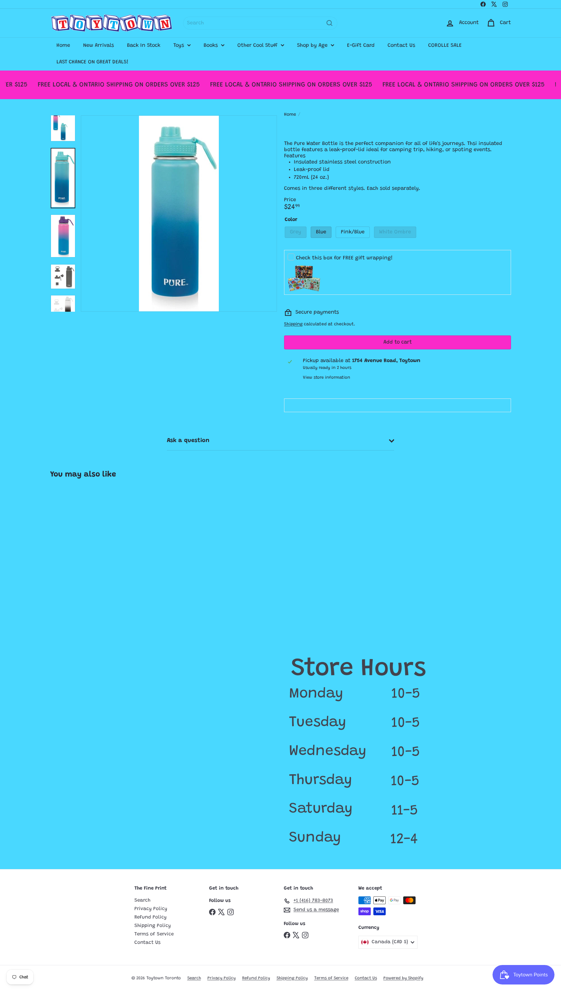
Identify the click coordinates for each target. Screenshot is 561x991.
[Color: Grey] (61, 573)
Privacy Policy (150, 908)
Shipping (293, 324)
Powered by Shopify (403, 978)
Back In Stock (143, 45)
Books (211, 45)
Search (142, 900)
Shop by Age (313, 45)
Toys (179, 45)
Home (63, 45)
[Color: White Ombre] (100, 573)
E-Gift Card (361, 45)
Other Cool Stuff (258, 45)
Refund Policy (150, 917)
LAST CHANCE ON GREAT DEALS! (92, 62)
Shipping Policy (152, 925)
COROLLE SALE (445, 45)
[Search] (329, 23)
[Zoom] (179, 213)
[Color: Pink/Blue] (87, 573)
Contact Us (401, 45)
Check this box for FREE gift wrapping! (344, 258)
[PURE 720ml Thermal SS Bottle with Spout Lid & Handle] (88, 554)
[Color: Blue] (74, 573)
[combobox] (260, 23)
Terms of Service (154, 934)
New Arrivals (98, 45)
